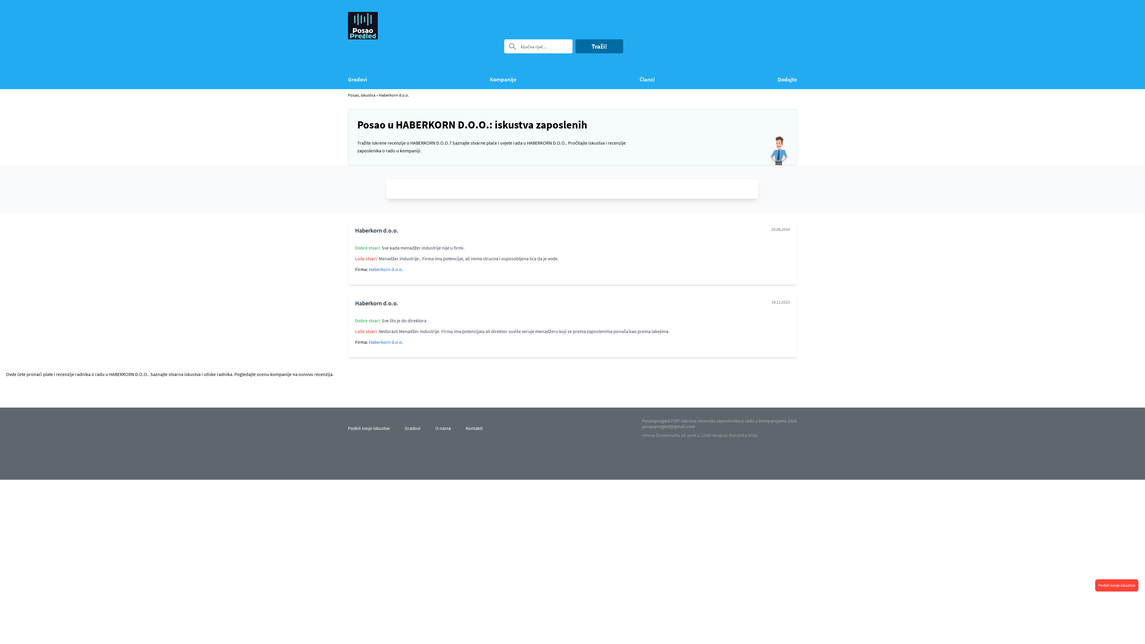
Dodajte (787, 79)
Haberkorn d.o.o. (394, 95)
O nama (443, 428)
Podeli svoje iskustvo (1116, 585)
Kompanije (503, 79)
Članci (647, 79)
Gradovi (357, 79)
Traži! (599, 46)
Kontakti (474, 428)
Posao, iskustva (361, 95)
